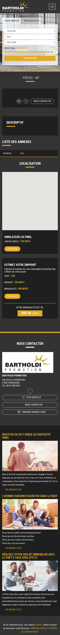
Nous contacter (42, 101)
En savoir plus (13, 489)
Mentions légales (39, 628)
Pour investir (31, 20)
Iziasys (38, 625)
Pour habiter (12, 20)
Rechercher (30, 58)
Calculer (12, 248)
